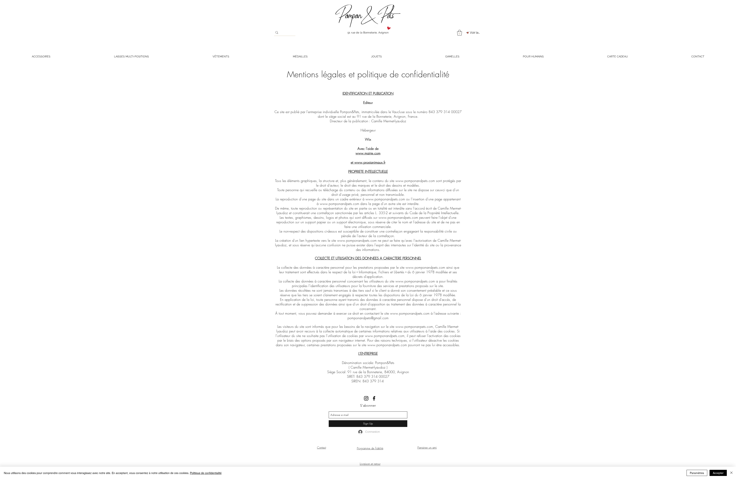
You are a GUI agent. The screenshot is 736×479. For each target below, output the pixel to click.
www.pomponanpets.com (414, 326)
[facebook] (374, 398)
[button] (459, 33)
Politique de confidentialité (206, 473)
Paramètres (697, 473)
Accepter (718, 473)
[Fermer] (731, 473)
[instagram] (366, 398)
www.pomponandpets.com (415, 180)
